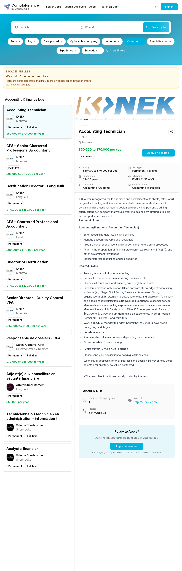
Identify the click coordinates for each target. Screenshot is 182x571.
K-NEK (83, 137)
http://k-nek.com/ (145, 402)
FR (155, 6)
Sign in (169, 6)
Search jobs (159, 27)
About (92, 6)
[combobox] (110, 27)
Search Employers (75, 6)
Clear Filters (117, 50)
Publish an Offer (109, 6)
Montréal (87, 142)
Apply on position (158, 152)
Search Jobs (53, 6)
